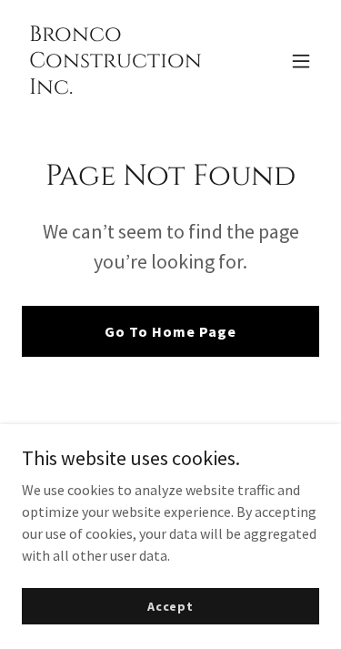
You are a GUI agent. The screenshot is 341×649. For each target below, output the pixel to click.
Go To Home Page (170, 331)
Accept (170, 605)
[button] (301, 61)
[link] (126, 88)
